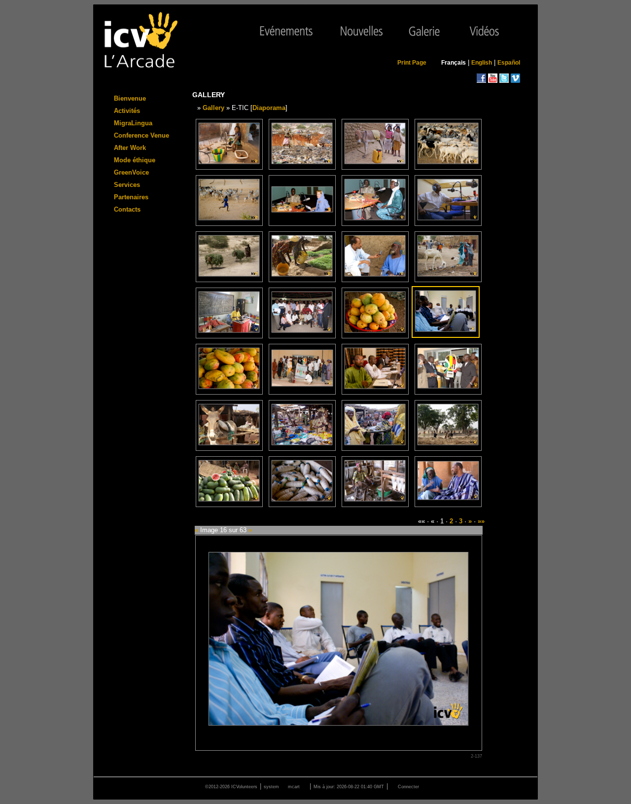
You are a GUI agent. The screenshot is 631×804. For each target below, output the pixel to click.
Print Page (411, 62)
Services (127, 184)
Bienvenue (130, 98)
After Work (130, 147)
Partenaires (131, 197)
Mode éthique (134, 160)
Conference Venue (141, 135)
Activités (127, 110)
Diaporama (268, 107)
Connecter (408, 786)
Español (508, 62)
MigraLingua (133, 123)
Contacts (127, 209)
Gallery (213, 107)
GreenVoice (131, 172)
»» (481, 521)
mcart (294, 786)
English (481, 62)
